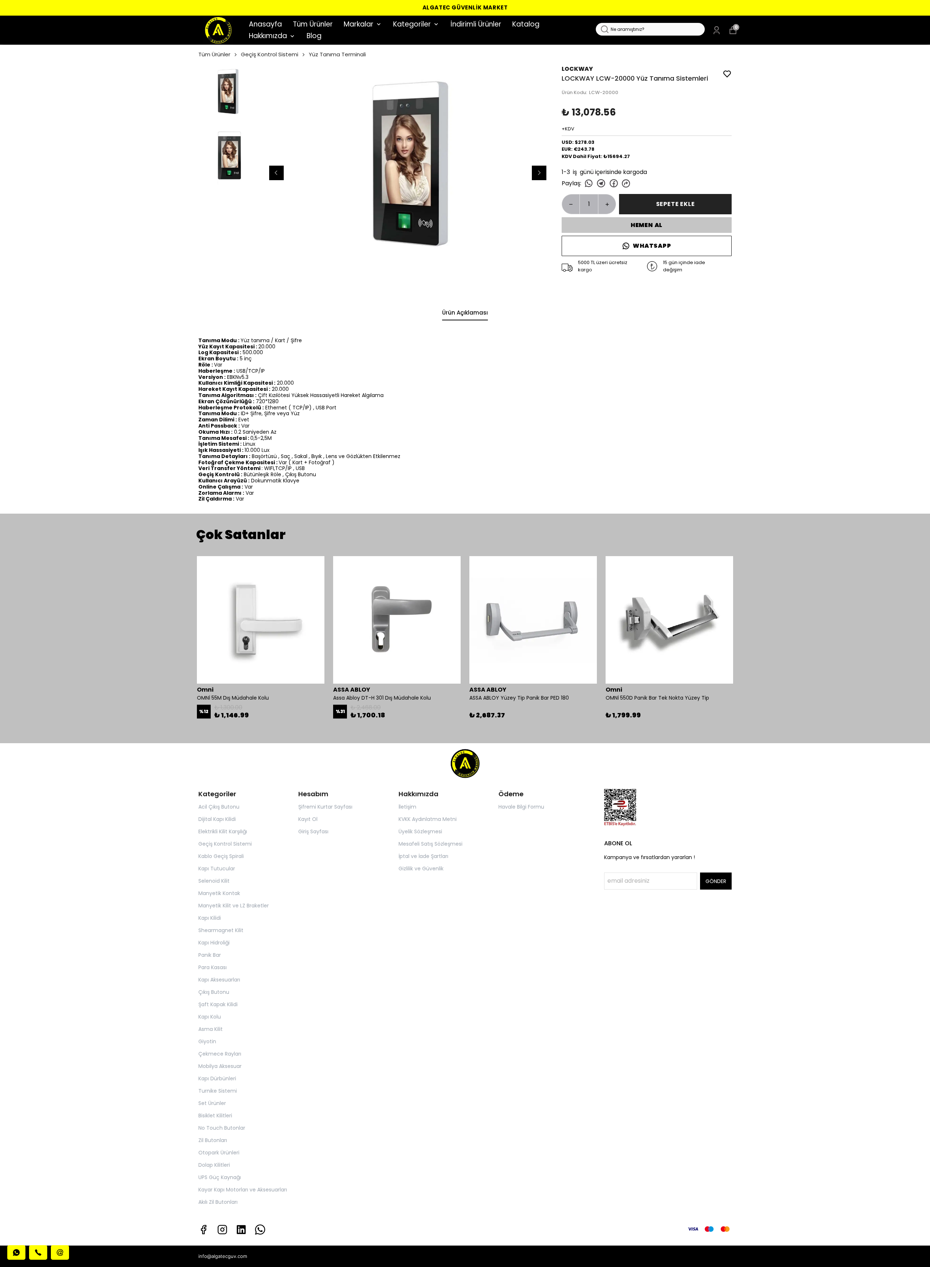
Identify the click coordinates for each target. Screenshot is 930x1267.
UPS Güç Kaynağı (219, 1177)
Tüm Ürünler (313, 24)
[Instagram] (222, 1230)
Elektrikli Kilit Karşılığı (222, 831)
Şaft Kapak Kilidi (218, 1004)
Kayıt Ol (308, 819)
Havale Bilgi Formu (521, 806)
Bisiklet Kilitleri (215, 1115)
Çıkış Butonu (213, 992)
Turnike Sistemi (217, 1090)
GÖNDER (715, 881)
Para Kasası (212, 967)
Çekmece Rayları (219, 1053)
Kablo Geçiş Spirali (221, 856)
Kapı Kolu (209, 1016)
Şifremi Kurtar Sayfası (325, 806)
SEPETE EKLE (675, 204)
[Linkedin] (241, 1230)
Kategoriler (412, 24)
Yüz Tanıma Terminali (337, 54)
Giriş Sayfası (313, 831)
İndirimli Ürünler (475, 24)
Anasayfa (265, 24)
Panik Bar (209, 955)
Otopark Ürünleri (218, 1152)
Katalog (525, 24)
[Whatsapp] (260, 1230)
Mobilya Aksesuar (220, 1066)
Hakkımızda (268, 36)
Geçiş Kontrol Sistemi (269, 54)
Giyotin (207, 1041)
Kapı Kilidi (209, 918)
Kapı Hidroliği (214, 942)
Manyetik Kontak (219, 893)
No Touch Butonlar (221, 1128)
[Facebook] (203, 1230)
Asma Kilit (210, 1029)
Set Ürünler (212, 1103)
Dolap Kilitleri (214, 1165)
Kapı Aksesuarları (219, 979)
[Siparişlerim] (716, 30)
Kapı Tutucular (216, 868)
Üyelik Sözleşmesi (420, 831)
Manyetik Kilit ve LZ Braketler (233, 905)
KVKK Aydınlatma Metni (428, 819)
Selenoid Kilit (214, 881)
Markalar (358, 24)
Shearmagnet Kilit (220, 930)
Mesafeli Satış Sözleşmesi (430, 843)
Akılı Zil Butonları (218, 1202)
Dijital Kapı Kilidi (217, 819)
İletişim (407, 806)
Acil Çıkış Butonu (218, 806)
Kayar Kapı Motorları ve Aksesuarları (242, 1189)
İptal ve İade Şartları (423, 856)
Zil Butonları (212, 1140)
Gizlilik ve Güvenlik (421, 868)
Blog (314, 36)
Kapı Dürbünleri (217, 1078)
